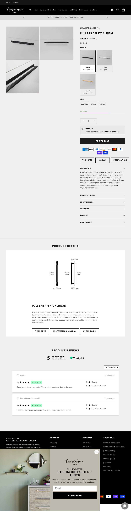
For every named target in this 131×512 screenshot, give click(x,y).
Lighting (73, 10)
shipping (53, 443)
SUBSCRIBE (75, 495)
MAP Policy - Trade (111, 471)
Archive (93, 10)
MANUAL (102, 160)
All (30, 10)
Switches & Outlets (48, 10)
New (35, 10)
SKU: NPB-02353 (88, 28)
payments (107, 463)
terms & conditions (111, 443)
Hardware (63, 10)
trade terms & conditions (114, 447)
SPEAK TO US (89, 331)
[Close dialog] (96, 452)
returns (53, 447)
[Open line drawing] (65, 274)
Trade (8, 2)
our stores (87, 447)
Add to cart (102, 141)
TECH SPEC (87, 160)
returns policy (109, 459)
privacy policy (109, 451)
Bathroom (83, 10)
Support (16, 2)
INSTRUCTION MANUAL (64, 331)
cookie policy (109, 455)
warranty (107, 467)
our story (86, 443)
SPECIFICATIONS (120, 160)
